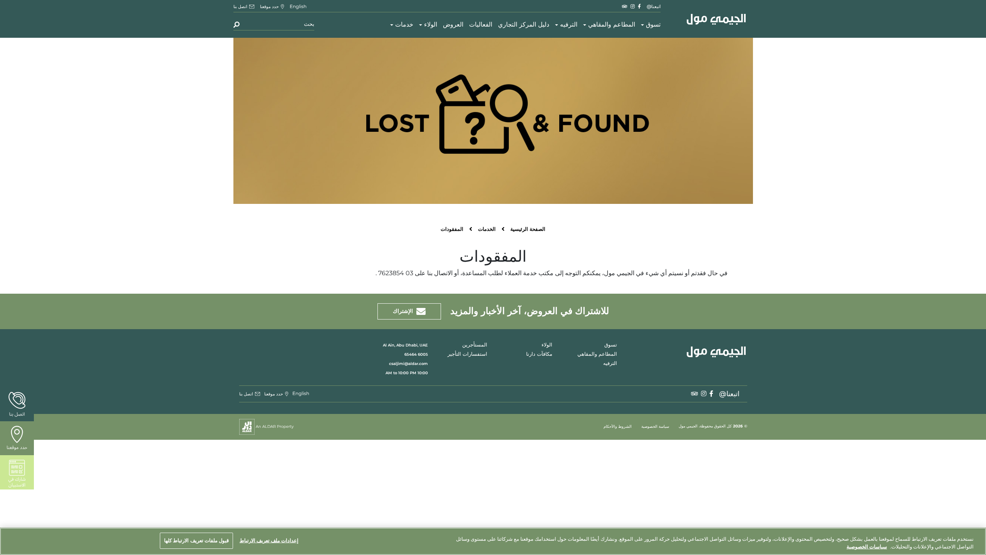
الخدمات (487, 229)
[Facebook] (639, 6)
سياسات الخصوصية (867, 546)
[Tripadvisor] (624, 6)
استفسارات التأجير (467, 354)
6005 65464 (416, 354)
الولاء (430, 25)
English (298, 6)
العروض (453, 25)
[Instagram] (633, 6)
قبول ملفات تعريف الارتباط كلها (196, 540)
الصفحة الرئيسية (527, 229)
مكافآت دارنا (539, 354)
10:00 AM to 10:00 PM (407, 372)
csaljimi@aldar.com (408, 363)
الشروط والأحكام (618, 427)
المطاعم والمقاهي (611, 25)
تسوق (653, 25)
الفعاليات (480, 25)
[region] (493, 541)
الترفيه (568, 25)
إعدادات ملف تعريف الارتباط (269, 540)
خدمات (404, 25)
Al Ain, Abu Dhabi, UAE (405, 345)
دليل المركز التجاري (523, 25)
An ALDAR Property (274, 426)
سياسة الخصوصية (655, 427)
